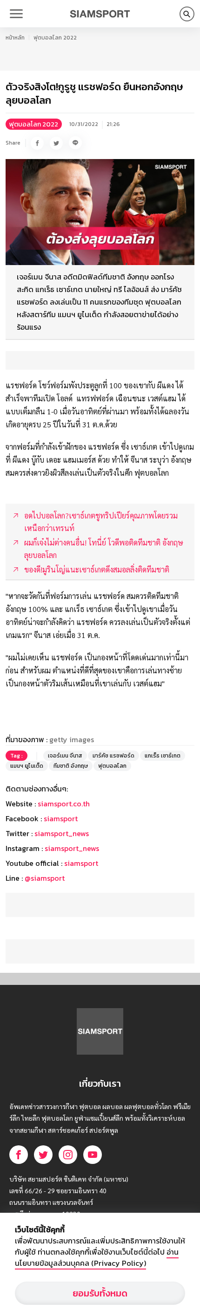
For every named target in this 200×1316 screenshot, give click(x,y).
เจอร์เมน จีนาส (65, 755)
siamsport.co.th (64, 803)
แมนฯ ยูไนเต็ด (26, 766)
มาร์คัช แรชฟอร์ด (113, 755)
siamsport (61, 818)
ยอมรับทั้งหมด (100, 1293)
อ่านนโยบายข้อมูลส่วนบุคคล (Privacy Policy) (97, 1257)
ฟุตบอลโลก (112, 766)
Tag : (16, 755)
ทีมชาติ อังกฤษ (70, 766)
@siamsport (45, 878)
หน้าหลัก (15, 37)
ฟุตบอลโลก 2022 (55, 37)
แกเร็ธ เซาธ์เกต (162, 755)
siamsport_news (61, 833)
